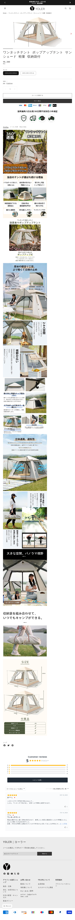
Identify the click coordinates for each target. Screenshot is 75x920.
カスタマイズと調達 (45, 887)
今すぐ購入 (37, 101)
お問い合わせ (25, 880)
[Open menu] (5, 8)
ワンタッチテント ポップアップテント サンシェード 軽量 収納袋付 (30, 13)
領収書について (26, 887)
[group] (37, 2)
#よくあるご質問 (27, 891)
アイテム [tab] (5, 127)
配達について (25, 884)
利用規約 (58, 880)
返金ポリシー (8, 901)
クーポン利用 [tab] (14, 127)
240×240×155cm (28, 73)
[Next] (70, 3)
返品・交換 (7, 886)
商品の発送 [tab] (23, 127)
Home (5, 13)
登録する (44, 853)
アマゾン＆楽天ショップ (10, 881)
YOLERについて (44, 880)
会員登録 (41, 884)
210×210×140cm (11, 73)
